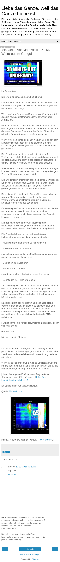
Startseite (30, 549)
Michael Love (15, 391)
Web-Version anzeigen (30, 554)
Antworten (12, 474)
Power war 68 (45, 440)
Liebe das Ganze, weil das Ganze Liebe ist (29, 11)
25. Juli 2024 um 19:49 (26, 467)
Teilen (6, 452)
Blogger (35, 559)
